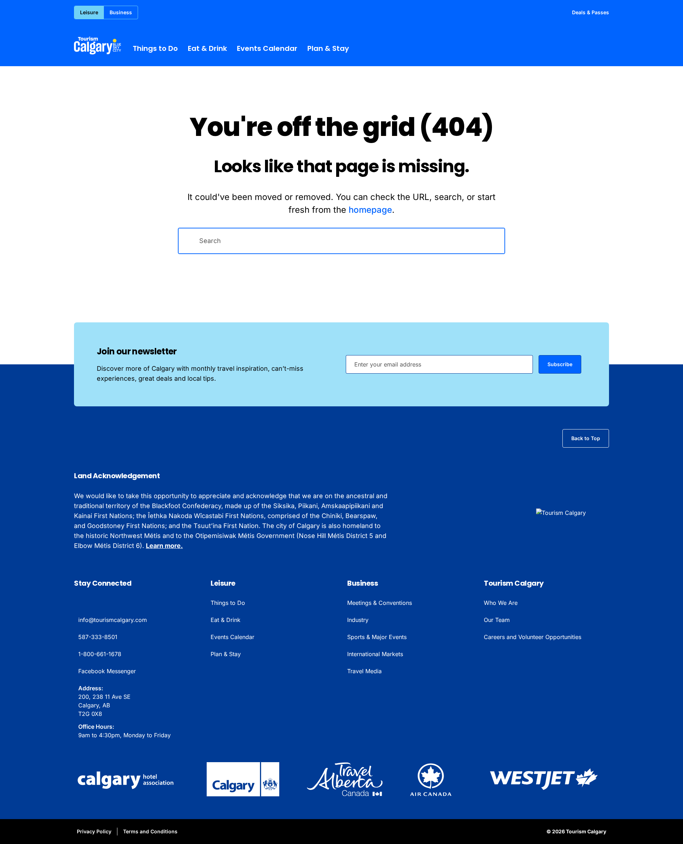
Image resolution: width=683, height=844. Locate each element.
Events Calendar (267, 48)
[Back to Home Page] (572, 512)
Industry (358, 619)
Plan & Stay (328, 48)
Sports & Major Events (377, 636)
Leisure (89, 12)
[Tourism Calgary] (97, 45)
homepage (370, 210)
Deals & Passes (590, 12)
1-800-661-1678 (99, 654)
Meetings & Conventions (379, 602)
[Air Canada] (430, 779)
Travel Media (364, 671)
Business (121, 12)
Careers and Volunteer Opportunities (532, 636)
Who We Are (501, 602)
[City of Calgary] (243, 779)
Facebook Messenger (107, 671)
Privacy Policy (94, 831)
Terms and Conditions (150, 831)
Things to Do (155, 48)
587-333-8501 (97, 636)
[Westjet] (544, 779)
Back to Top (585, 438)
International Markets (375, 654)
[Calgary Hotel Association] (126, 779)
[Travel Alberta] (344, 779)
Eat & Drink (207, 48)
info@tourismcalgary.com (112, 619)
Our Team (497, 619)
